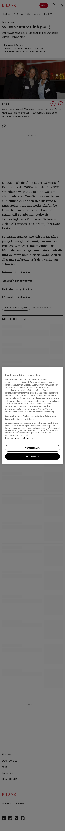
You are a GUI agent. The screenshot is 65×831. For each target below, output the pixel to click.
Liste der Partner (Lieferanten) (19, 438)
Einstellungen (32, 448)
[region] (32, 415)
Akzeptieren (32, 456)
